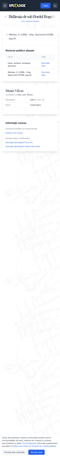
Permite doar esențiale (14, 452)
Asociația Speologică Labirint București (23, 146)
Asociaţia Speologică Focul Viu (19, 142)
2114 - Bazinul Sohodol (30, 21)
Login (45, 5)
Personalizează (29, 443)
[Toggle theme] (55, 5)
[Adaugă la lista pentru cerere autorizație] (53, 16)
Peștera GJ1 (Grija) (14, 133)
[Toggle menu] (5, 5)
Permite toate (36, 452)
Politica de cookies (20, 446)
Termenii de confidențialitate (43, 446)
